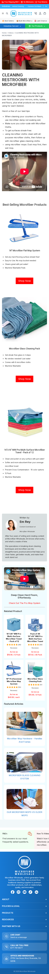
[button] (14, 646)
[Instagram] (19, 892)
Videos (11, 33)
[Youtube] (25, 892)
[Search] (7, 13)
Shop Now (24, 280)
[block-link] (17, 839)
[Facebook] (13, 892)
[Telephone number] (35, 13)
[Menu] (3, 13)
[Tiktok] (31, 892)
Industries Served (11, 26)
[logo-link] (22, 13)
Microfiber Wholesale (27, 971)
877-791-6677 (16, 948)
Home (4, 33)
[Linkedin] (36, 892)
